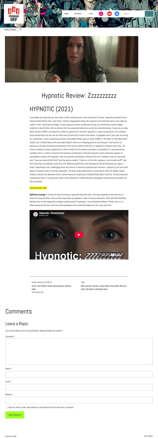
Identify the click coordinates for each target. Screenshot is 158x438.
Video (34, 289)
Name (8, 368)
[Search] (149, 14)
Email (8, 381)
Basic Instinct (86, 285)
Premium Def (32, 13)
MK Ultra (123, 285)
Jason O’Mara (105, 285)
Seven (83, 289)
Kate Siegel (114, 285)
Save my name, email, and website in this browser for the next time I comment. (41, 407)
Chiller (34, 285)
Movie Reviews (58, 285)
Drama (50, 285)
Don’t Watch (42, 285)
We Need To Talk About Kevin (97, 289)
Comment (10, 336)
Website (8, 394)
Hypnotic (95, 285)
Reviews (68, 285)
